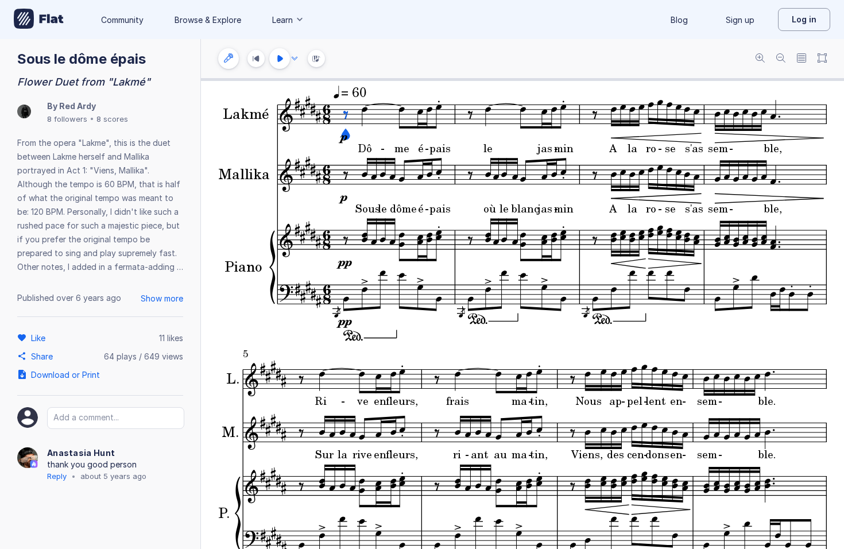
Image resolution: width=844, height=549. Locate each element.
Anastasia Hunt (81, 453)
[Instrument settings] (228, 58)
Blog (679, 20)
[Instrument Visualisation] (316, 58)
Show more (162, 298)
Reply (57, 476)
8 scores (112, 118)
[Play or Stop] (279, 58)
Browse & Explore (208, 20)
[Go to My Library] (39, 19)
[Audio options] (294, 58)
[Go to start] (256, 58)
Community (122, 20)
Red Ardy (77, 106)
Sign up (740, 20)
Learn (282, 20)
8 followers (67, 118)
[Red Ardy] (24, 112)
